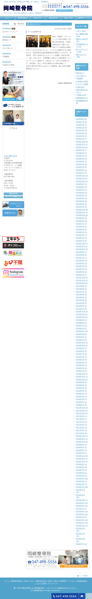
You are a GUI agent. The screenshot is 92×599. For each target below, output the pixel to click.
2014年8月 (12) (82, 506)
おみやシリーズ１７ (9, 32)
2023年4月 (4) (81, 232)
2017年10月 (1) (82, 413)
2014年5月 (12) (82, 514)
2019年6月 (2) (81, 357)
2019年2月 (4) (81, 368)
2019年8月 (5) (81, 351)
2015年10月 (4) (82, 461)
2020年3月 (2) (81, 337)
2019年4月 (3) (81, 362)
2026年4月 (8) (81, 130)
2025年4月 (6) (81, 164)
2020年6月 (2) (81, 328)
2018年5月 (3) (81, 393)
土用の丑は (80, 87)
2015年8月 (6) (81, 467)
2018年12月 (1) (82, 374)
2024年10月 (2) (82, 181)
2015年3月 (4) (81, 481)
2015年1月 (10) (82, 487)
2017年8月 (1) (81, 419)
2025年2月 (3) (81, 170)
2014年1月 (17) (82, 526)
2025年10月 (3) (82, 147)
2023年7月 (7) (81, 224)
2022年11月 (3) (82, 246)
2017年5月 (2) (81, 427)
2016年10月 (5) (82, 442)
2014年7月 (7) (81, 509)
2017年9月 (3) (81, 416)
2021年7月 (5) (81, 292)
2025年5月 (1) (81, 161)
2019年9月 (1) (81, 348)
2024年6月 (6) (81, 193)
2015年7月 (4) (81, 470)
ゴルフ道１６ (81, 76)
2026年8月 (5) (81, 119)
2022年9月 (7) (81, 252)
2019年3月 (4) (81, 365)
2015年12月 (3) (82, 456)
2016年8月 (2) (81, 444)
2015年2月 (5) (81, 484)
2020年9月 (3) (81, 320)
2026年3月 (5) (81, 133)
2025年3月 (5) (81, 167)
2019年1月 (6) (81, 371)
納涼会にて (80, 73)
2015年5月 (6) (81, 476)
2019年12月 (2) (82, 342)
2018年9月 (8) (81, 382)
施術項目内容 (53, 18)
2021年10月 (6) (82, 283)
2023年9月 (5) (81, 218)
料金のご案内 (68, 18)
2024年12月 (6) (82, 176)
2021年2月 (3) (81, 306)
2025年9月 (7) (81, 150)
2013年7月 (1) (81, 544)
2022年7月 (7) (81, 258)
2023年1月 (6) (81, 241)
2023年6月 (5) (81, 226)
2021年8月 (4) (81, 289)
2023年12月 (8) (82, 210)
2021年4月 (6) (81, 300)
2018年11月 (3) (82, 376)
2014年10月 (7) (82, 500)
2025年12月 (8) (82, 142)
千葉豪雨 (79, 78)
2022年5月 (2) (81, 263)
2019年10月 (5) (82, 345)
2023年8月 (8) (81, 221)
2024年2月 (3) (81, 204)
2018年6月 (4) (81, 391)
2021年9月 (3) (81, 286)
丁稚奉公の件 (81, 95)
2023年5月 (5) (81, 229)
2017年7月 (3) (81, 422)
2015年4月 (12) (82, 478)
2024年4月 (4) (81, 198)
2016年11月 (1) (82, 439)
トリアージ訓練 (82, 84)
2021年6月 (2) (81, 294)
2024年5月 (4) (81, 195)
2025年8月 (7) (81, 153)
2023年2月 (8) (81, 238)
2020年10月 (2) (82, 317)
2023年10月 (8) (82, 215)
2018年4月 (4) (81, 396)
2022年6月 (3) (81, 260)
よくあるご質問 (40, 584)
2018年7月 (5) (81, 388)
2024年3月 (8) (81, 201)
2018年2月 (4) (81, 402)
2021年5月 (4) (81, 297)
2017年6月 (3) (81, 425)
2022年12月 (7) (82, 243)
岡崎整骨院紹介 (23, 18)
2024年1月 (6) (81, 207)
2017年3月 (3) (81, 433)
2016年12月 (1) (82, 436)
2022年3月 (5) (81, 269)
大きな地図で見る (10, 156)
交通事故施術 (82, 581)
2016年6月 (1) (81, 447)
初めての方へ (38, 18)
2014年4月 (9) (81, 517)
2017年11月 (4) (82, 410)
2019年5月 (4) (81, 359)
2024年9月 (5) (81, 184)
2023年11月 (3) (82, 212)
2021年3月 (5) (81, 303)
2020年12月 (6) (82, 311)
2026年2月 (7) (81, 136)
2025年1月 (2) (81, 173)
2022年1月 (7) (81, 275)
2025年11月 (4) (82, 144)
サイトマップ (53, 584)
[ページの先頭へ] (83, 575)
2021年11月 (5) (82, 280)
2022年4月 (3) (81, 266)
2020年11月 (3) (82, 314)
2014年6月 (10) (82, 511)
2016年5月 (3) (81, 450)
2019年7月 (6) (81, 354)
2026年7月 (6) (81, 122)
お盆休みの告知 (82, 81)
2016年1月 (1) (81, 453)
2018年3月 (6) (81, 399)
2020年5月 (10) (82, 331)
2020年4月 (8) (81, 334)
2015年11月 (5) (82, 459)
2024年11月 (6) (82, 178)
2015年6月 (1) (81, 473)
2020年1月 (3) (81, 340)
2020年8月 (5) (81, 323)
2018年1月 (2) (81, 405)
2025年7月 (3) (81, 156)
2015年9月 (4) (81, 464)
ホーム (7, 18)
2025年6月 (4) (81, 159)
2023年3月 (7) (81, 235)
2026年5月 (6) (81, 127)
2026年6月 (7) (81, 125)
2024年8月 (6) (81, 187)
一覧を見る (20, 24)
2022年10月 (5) (82, 249)
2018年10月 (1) (82, 379)
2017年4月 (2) (81, 430)
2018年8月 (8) (81, 385)
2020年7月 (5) (81, 325)
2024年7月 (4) (81, 190)
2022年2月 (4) (81, 272)
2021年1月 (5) (81, 309)
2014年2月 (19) (82, 523)
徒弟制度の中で (82, 98)
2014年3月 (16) (82, 520)
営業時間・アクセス (84, 18)
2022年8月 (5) (81, 255)
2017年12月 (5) (82, 408)
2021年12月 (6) (82, 277)
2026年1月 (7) (81, 139)
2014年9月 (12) (82, 503)
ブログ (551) (81, 31)
